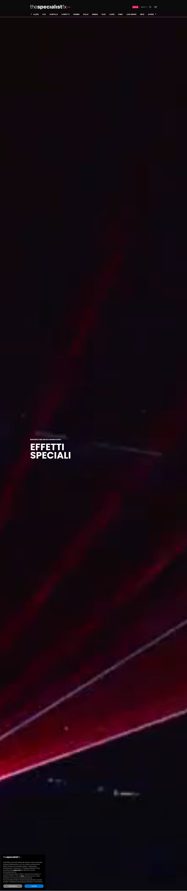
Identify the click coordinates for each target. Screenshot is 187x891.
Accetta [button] (34, 886)
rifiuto (22, 876)
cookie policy (17, 870)
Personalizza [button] (13, 886)
